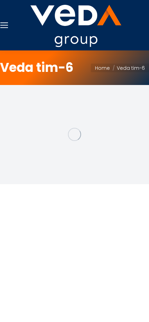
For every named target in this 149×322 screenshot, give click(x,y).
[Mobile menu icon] (4, 25)
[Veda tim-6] (74, 134)
